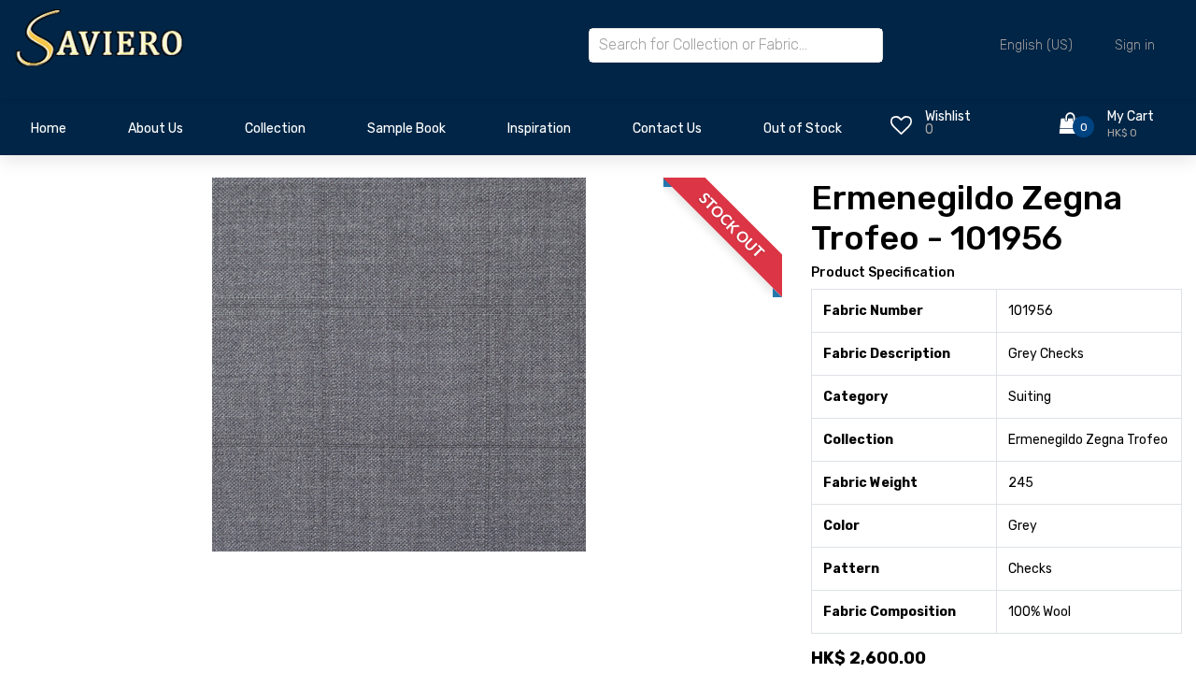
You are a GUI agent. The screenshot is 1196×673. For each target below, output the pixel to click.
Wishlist (948, 116)
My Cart (1130, 116)
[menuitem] (48, 133)
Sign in (1135, 45)
